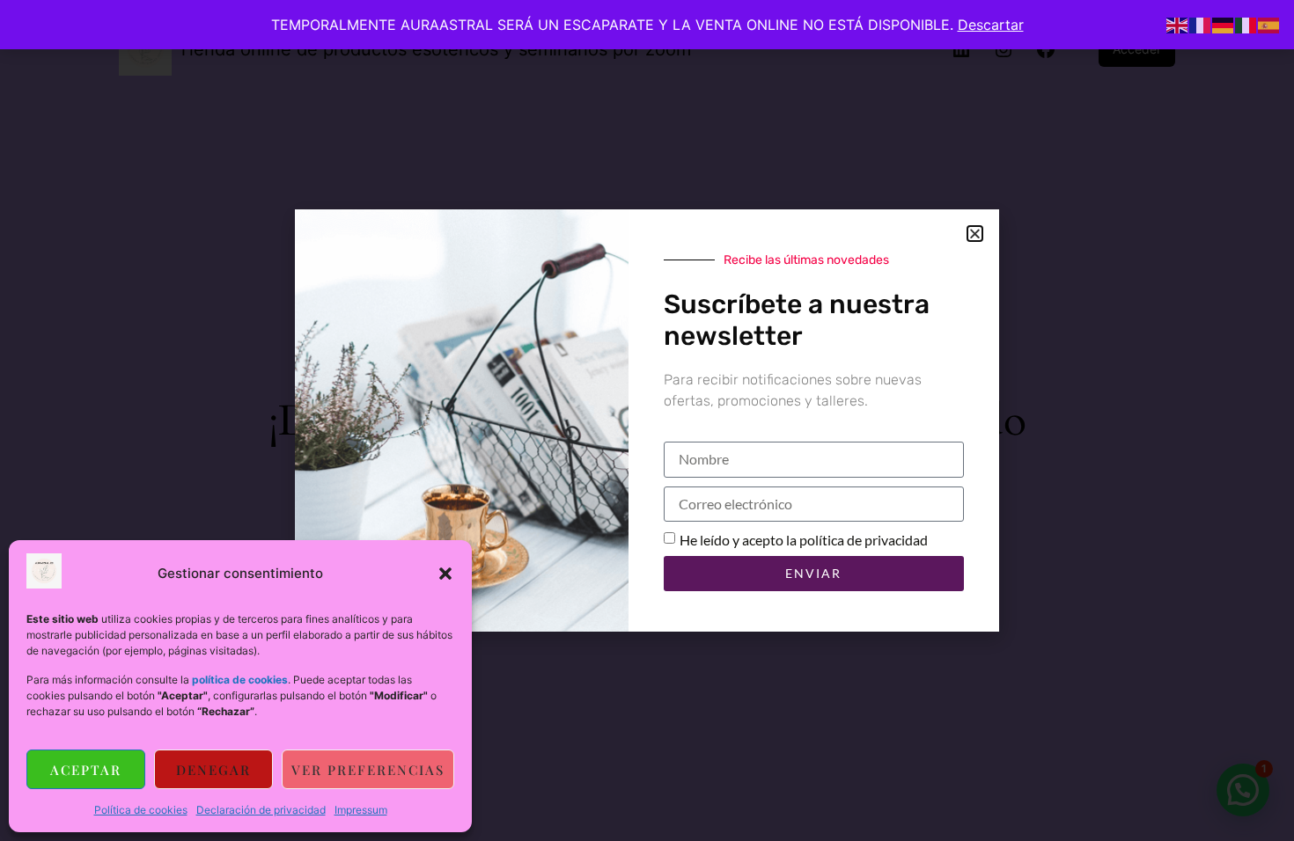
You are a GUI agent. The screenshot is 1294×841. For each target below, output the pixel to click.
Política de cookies (140, 809)
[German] (1223, 24)
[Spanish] (1269, 24)
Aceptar (85, 770)
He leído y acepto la (804, 539)
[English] (1177, 24)
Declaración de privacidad (261, 809)
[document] (647, 420)
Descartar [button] (991, 24)
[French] (1200, 24)
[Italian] (1246, 24)
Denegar (213, 770)
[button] (445, 573)
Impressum (361, 809)
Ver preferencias (368, 770)
